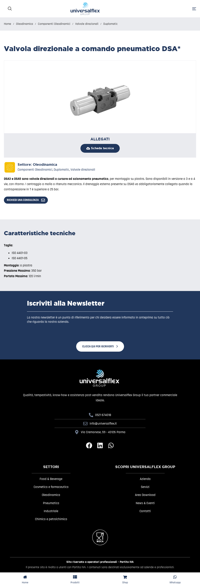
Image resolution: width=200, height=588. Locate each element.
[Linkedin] (100, 445)
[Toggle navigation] (164, 8)
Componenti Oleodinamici (54, 24)
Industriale (51, 511)
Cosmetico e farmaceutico (51, 487)
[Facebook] (89, 445)
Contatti (145, 511)
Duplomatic (110, 24)
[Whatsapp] (111, 445)
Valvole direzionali (86, 24)
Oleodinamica (24, 24)
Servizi (145, 487)
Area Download (145, 495)
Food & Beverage (51, 479)
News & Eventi (145, 503)
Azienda (145, 479)
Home (7, 24)
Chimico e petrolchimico (51, 519)
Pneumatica (51, 503)
